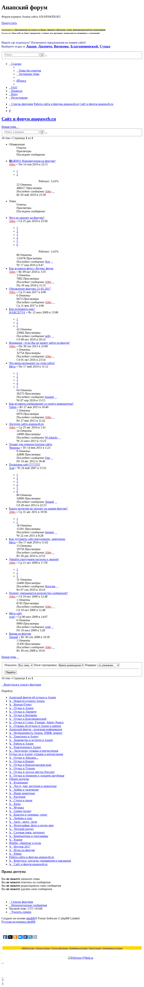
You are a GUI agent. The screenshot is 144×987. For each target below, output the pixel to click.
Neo (47, 261)
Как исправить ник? (22, 309)
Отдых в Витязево (60, 948)
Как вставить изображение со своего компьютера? (41, 403)
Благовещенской (84, 46)
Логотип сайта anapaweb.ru (26, 424)
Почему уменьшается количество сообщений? (38, 593)
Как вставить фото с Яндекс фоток (31, 268)
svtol (12, 616)
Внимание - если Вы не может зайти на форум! (39, 342)
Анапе (31, 46)
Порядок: (91, 665)
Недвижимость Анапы (112, 948)
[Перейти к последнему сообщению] (53, 191)
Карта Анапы (95, 948)
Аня (11, 468)
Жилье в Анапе (43, 948)
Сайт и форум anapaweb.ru (29, 118)
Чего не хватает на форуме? (26, 217)
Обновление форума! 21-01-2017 (30, 288)
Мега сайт (15, 613)
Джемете (45, 46)
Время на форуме (20, 633)
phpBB (30, 918)
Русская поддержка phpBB (18, 921)
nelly (48, 336)
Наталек (50, 586)
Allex (12, 164)
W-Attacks (51, 437)
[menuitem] (28, 70)
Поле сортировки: (46, 665)
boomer (49, 397)
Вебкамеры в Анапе (79, 948)
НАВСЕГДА (17, 312)
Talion (12, 407)
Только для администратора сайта (30, 444)
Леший (49, 501)
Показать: (11, 665)
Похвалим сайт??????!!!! (24, 464)
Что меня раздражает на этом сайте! (32, 363)
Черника (14, 447)
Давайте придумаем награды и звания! (34, 559)
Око (47, 457)
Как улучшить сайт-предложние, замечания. (37, 539)
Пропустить (9, 23)
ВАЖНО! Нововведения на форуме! (32, 161)
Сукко (105, 46)
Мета (12, 366)
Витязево (61, 46)
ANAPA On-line (28, 948)
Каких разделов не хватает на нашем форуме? (38, 508)
